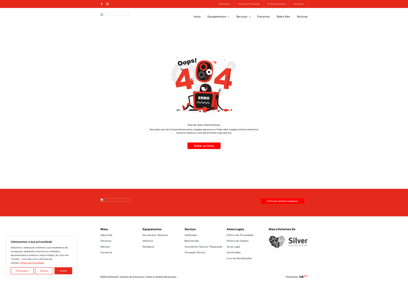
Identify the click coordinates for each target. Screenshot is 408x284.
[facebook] (101, 4)
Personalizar (22, 271)
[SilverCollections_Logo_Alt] (288, 237)
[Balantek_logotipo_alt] (115, 199)
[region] (41, 257)
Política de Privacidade (32, 263)
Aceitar (63, 271)
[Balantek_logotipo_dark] (114, 14)
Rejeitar (44, 271)
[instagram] (107, 4)
